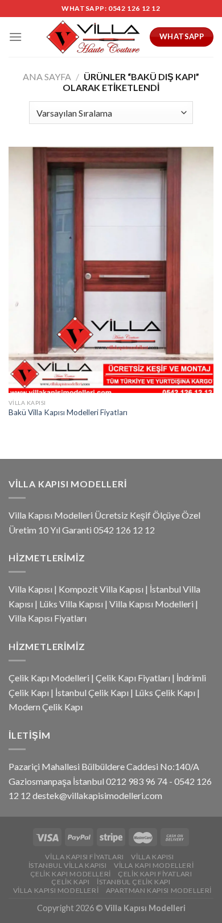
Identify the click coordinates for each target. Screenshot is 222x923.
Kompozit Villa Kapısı (101, 588)
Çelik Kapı (70, 882)
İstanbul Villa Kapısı (67, 865)
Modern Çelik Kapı (46, 706)
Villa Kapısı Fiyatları (48, 617)
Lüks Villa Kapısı (71, 603)
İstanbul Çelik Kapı (92, 692)
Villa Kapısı (30, 588)
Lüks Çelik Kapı (165, 692)
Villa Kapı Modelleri (154, 865)
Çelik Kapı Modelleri (49, 677)
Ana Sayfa (47, 76)
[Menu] (15, 37)
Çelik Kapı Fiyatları (133, 677)
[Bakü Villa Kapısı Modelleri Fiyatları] (111, 269)
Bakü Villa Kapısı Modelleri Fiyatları (68, 412)
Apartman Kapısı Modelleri (159, 890)
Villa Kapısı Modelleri (151, 603)
